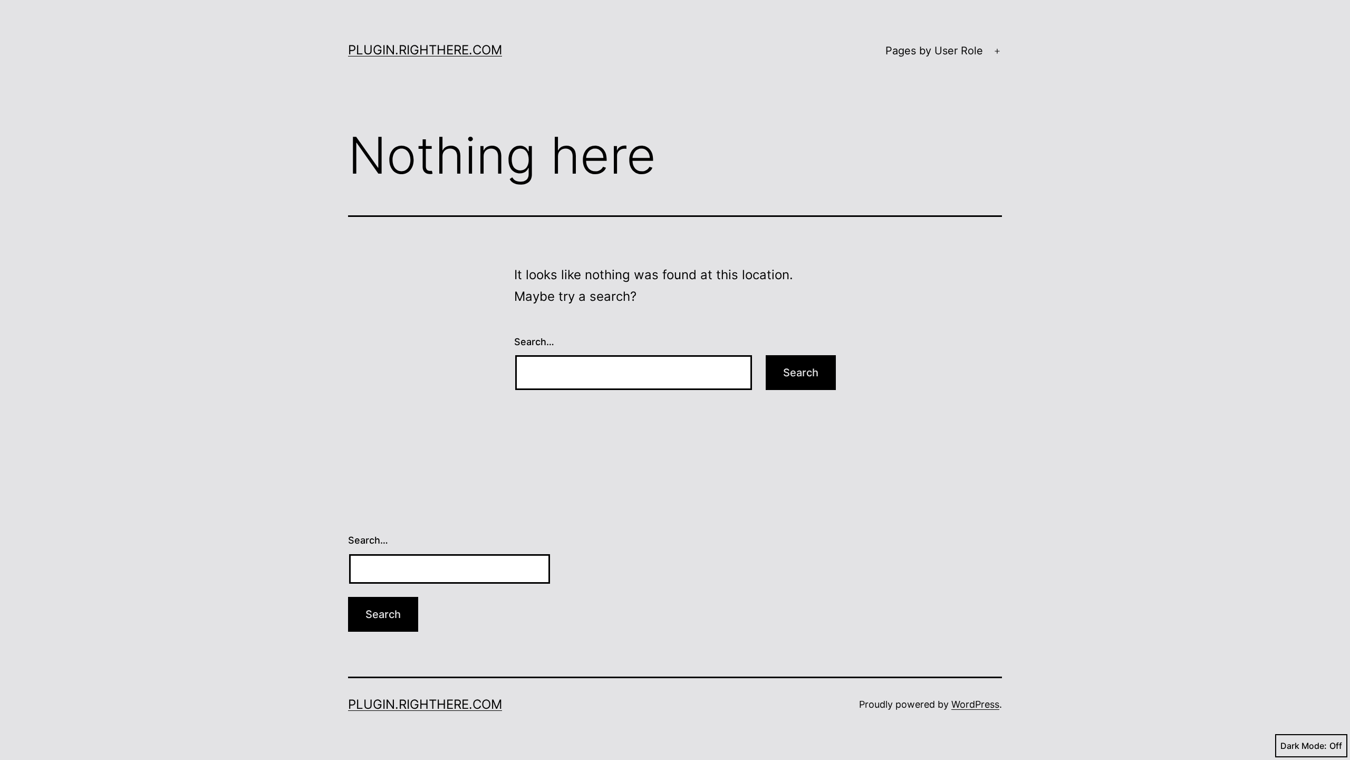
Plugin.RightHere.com (425, 50)
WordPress (975, 704)
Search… (534, 341)
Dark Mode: (1303, 745)
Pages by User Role (934, 50)
